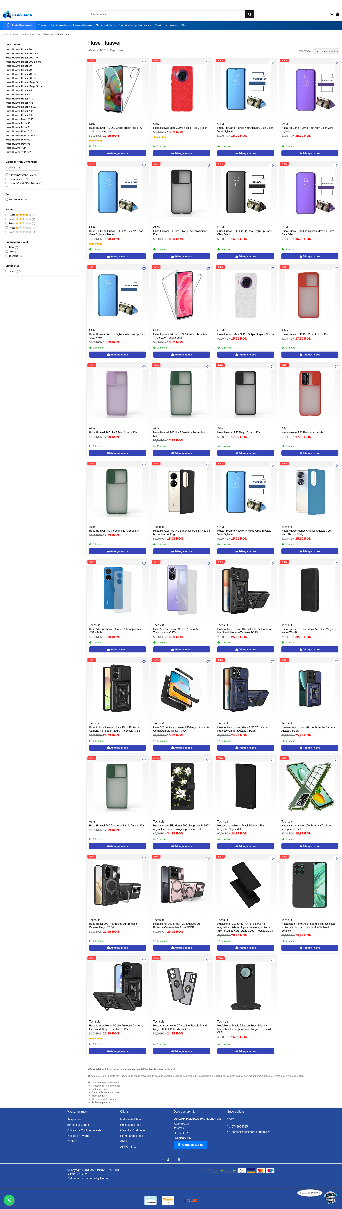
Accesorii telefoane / (24, 34)
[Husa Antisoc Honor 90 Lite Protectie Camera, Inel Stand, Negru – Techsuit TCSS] (118, 987)
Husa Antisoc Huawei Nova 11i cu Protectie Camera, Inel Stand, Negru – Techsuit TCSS (114, 729)
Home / (7, 34)
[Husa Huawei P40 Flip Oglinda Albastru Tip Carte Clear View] (118, 295)
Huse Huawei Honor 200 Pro (22, 57)
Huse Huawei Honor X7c (19, 102)
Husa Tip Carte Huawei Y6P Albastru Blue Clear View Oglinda (245, 129)
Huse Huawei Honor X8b (19, 115)
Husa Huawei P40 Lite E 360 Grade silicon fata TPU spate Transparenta (180, 336)
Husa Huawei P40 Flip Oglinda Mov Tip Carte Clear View (307, 232)
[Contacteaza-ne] (332, 14)
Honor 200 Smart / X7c (22, 174)
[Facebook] (163, 1159)
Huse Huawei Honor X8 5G (21, 106)
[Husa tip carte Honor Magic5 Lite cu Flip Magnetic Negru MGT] (246, 786)
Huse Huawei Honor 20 (19, 49)
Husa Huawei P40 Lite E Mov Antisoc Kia (113, 432)
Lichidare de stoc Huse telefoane (71, 25)
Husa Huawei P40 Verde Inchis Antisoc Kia (114, 530)
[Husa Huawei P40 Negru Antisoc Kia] (246, 393)
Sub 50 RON (16, 199)
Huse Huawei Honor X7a (19, 98)
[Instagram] (179, 1159)
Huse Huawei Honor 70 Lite (21, 74)
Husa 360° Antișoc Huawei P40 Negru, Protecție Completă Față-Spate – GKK (181, 729)
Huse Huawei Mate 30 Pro (20, 119)
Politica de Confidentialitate (84, 1130)
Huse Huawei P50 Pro (18, 143)
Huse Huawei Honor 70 (19, 69)
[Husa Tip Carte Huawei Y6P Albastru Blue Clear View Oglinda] (246, 89)
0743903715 (239, 1126)
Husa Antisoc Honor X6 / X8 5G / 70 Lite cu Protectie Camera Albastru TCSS (242, 729)
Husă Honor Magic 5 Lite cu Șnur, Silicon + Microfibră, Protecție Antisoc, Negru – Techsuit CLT (244, 1029)
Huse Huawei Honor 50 (19, 65)
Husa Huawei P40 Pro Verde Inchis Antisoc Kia (116, 825)
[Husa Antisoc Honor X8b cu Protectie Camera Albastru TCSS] (310, 688)
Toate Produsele (22, 25)
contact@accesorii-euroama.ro (250, 1131)
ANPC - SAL (128, 1146)
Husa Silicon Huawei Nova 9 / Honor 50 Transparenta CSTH (176, 630)
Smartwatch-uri (105, 25)
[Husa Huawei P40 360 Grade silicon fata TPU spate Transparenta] (118, 89)
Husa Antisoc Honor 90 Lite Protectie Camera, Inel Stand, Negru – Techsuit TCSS (116, 1027)
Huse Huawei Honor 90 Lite (21, 78)
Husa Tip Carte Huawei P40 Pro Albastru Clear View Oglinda (244, 532)
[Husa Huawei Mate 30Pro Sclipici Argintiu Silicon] (246, 295)
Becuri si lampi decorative (135, 25)
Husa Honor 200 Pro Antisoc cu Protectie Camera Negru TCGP (113, 925)
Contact (42, 25)
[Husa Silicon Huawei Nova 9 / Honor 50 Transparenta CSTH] (182, 590)
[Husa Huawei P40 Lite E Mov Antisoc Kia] (118, 393)
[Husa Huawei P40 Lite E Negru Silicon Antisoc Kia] (182, 192)
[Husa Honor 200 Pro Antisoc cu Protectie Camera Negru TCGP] (118, 885)
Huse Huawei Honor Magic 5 (22, 82)
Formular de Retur (131, 1135)
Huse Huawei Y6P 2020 (19, 151)
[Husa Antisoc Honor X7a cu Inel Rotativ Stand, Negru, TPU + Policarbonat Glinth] (182, 987)
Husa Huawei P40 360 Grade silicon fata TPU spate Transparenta (115, 129)
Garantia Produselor (133, 1130)
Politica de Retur (130, 1124)
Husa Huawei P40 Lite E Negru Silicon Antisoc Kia (180, 232)
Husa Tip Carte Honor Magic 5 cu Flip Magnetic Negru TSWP (308, 630)
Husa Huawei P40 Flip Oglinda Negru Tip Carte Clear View (244, 232)
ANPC (124, 1141)
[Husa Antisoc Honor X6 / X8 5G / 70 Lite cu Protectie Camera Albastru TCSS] (246, 688)
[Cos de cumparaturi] (337, 14)
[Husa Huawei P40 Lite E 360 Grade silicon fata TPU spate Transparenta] (182, 295)
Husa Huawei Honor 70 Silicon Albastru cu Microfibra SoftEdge (306, 532)
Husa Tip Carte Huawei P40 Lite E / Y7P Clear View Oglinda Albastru (116, 232)
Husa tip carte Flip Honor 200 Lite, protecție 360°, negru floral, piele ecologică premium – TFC (181, 827)
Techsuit (13, 255)
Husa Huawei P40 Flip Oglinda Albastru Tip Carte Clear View (117, 336)
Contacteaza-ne (192, 1144)
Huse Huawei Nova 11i (18, 123)
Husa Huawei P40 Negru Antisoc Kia (238, 432)
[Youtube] (168, 1159)
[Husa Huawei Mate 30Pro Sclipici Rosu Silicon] (182, 89)
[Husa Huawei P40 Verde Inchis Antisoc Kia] (118, 492)
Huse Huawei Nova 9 (17, 127)
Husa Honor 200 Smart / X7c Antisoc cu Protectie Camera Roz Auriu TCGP (176, 925)
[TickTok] (173, 1159)
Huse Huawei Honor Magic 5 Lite (24, 86)
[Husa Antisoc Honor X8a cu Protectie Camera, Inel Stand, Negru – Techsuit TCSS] (246, 590)
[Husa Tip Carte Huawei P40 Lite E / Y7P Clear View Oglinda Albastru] (118, 192)
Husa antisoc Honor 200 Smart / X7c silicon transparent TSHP (306, 827)
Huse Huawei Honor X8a (19, 110)
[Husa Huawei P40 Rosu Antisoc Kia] (310, 393)
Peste (12, 214)
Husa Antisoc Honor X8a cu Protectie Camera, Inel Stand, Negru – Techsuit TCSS (244, 630)
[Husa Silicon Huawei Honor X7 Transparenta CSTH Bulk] (118, 590)
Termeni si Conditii (78, 1124)
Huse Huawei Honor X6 (19, 90)
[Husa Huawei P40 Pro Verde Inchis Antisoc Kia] (118, 786)
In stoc (12, 271)
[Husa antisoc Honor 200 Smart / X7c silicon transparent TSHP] (310, 786)
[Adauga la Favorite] (144, 62)
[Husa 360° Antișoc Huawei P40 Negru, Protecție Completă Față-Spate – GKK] (182, 688)
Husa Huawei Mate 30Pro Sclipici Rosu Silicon (180, 127)
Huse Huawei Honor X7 (19, 94)
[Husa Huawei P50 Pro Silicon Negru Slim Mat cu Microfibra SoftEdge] (182, 492)
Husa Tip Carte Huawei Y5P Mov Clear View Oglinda (307, 129)
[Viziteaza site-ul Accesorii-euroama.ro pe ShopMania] (150, 1200)
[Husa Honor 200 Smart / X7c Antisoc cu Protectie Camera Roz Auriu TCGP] (182, 885)
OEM (11, 251)
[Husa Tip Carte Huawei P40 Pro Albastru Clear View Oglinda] (246, 492)
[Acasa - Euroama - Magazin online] (20, 14)
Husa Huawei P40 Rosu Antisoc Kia (302, 432)
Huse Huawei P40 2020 (19, 131)
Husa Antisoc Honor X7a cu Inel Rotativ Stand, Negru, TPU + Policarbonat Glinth (180, 1027)
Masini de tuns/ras (166, 25)
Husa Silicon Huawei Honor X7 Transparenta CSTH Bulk (115, 630)
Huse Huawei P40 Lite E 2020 (22, 135)
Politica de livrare (78, 1135)
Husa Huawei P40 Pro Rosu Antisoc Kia (304, 334)
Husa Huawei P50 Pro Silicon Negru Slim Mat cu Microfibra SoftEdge (181, 532)
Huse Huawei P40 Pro (18, 139)
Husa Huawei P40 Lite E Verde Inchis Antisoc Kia (179, 434)
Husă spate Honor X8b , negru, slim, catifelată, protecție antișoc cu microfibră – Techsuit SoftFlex (308, 927)
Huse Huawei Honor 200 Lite (22, 53)
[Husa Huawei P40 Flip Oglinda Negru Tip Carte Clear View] (246, 192)
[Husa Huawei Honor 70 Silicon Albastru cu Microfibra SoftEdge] (310, 492)
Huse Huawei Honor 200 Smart (23, 61)
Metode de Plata (130, 1119)
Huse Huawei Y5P (16, 147)
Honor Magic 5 (17, 179)
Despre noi (74, 1119)
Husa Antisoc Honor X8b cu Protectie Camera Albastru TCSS (308, 729)
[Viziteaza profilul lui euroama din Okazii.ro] (168, 1200)
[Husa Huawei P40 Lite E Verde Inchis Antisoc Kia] (182, 393)
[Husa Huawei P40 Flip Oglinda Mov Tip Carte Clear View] (310, 192)
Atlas (11, 247)
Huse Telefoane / (46, 34)
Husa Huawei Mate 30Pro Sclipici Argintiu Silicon (245, 334)
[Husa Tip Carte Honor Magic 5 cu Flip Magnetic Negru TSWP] (310, 590)
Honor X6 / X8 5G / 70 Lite (23, 183)
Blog (184, 25)
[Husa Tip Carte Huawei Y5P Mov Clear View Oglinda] (310, 89)
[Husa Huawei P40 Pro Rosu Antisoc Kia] (310, 295)
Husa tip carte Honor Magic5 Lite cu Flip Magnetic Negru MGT (240, 827)
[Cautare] (249, 14)
